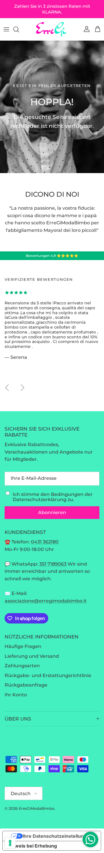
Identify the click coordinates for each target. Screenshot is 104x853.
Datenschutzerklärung (39, 499)
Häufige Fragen (23, 646)
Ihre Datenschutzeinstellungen (57, 836)
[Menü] (6, 29)
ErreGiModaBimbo (36, 808)
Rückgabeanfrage (26, 685)
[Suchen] (19, 29)
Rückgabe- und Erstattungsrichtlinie (48, 675)
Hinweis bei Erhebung (32, 846)
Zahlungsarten (22, 665)
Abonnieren (52, 512)
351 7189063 (52, 564)
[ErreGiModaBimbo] (52, 29)
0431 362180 (45, 542)
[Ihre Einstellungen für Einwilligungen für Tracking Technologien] (10, 842)
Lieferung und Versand (32, 656)
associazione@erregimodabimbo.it (46, 601)
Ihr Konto (16, 694)
